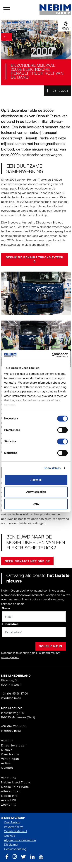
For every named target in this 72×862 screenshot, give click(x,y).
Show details (52, 468)
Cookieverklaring (15, 849)
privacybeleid (10, 657)
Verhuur (7, 741)
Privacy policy (13, 827)
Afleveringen (10, 791)
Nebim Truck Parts (15, 787)
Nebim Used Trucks (16, 782)
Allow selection (36, 491)
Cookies (9, 835)
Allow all (36, 479)
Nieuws (6, 750)
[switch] (62, 430)
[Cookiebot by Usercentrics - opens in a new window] (52, 355)
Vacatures (8, 778)
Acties (6, 763)
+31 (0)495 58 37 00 (14, 693)
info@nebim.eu (11, 698)
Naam (6, 608)
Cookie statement (15, 831)
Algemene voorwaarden (20, 840)
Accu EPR (8, 800)
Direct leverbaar (13, 745)
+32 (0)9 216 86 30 (13, 726)
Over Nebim (10, 754)
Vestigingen (10, 759)
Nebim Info (9, 795)
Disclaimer (11, 844)
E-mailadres (10, 624)
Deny (36, 503)
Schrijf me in (50, 646)
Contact (7, 767)
